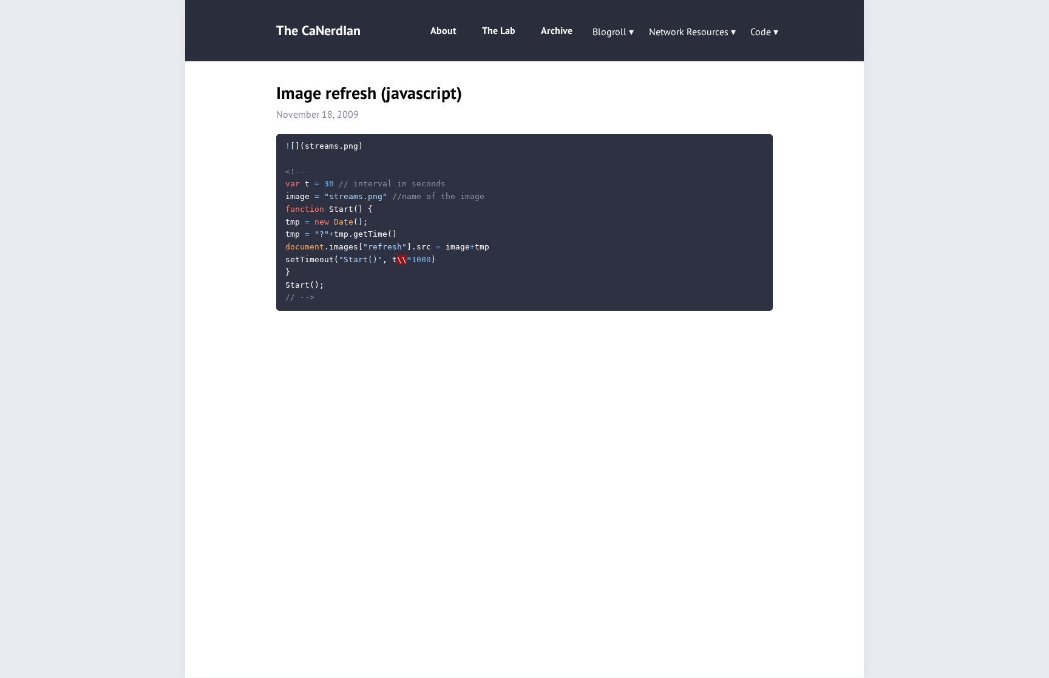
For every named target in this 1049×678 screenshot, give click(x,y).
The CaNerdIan (318, 30)
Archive (556, 30)
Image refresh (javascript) (369, 92)
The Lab (498, 30)
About (443, 30)
